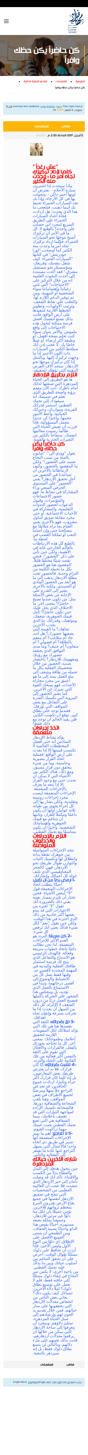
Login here (20, 1382)
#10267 (40, 135)
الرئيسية (80, 81)
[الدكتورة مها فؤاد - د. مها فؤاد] (76, 21)
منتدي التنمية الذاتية (35, 81)
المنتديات (61, 81)
